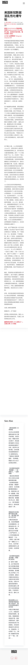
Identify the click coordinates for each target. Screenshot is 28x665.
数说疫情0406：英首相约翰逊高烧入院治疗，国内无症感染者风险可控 (14, 603)
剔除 (13, 24)
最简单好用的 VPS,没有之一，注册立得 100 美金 (14, 323)
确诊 (15, 24)
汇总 (10, 24)
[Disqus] (14, 355)
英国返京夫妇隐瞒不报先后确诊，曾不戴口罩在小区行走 (14, 514)
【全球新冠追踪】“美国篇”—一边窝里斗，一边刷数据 (14, 470)
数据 (5, 24)
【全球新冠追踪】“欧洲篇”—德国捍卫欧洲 (14, 557)
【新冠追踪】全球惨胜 (14, 429)
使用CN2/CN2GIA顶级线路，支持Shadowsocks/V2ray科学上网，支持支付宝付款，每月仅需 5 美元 (13, 31)
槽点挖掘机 (8, 22)
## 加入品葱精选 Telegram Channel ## (13, 37)
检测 (8, 24)
